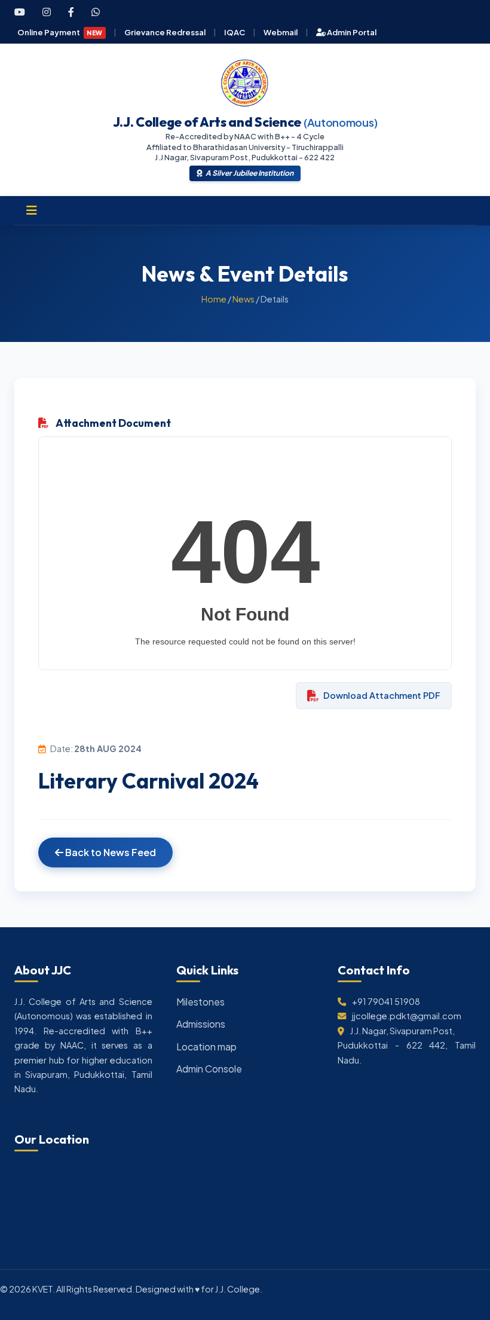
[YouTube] (19, 12)
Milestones (200, 1001)
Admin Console (209, 1068)
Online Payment (60, 32)
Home (213, 299)
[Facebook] (71, 12)
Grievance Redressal (165, 32)
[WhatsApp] (95, 12)
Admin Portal (351, 32)
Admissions (200, 1024)
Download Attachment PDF (381, 695)
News (243, 299)
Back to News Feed (109, 852)
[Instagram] (46, 12)
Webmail (281, 32)
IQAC (234, 32)
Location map (206, 1046)
